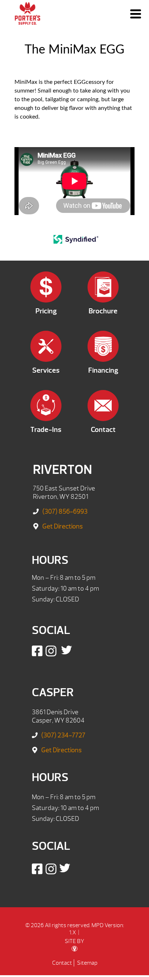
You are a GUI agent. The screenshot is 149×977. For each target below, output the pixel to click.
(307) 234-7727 (63, 735)
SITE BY (74, 941)
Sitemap (87, 963)
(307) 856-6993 (65, 511)
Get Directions (62, 526)
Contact (62, 963)
